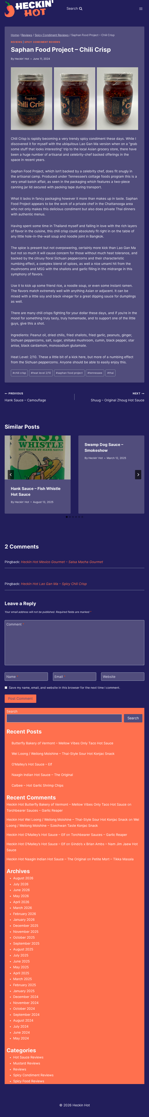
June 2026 (21, 890)
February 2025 (24, 985)
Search (12, 711)
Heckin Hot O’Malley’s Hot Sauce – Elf (36, 835)
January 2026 (24, 920)
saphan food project (69, 372)
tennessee (94, 372)
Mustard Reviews (26, 1063)
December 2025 (25, 926)
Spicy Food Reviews (28, 1081)
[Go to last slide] (11, 474)
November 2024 (26, 1003)
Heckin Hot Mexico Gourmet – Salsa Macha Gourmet (62, 562)
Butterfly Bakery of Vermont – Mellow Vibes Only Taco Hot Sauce (62, 743)
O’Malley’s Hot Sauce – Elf (32, 764)
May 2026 (21, 896)
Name (12, 677)
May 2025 (21, 967)
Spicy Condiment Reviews (42, 42)
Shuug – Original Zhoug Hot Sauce (117, 397)
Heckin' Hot (22, 58)
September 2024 (26, 1015)
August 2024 (23, 1020)
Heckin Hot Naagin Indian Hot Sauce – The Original (46, 859)
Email (60, 677)
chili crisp (19, 372)
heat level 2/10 (41, 372)
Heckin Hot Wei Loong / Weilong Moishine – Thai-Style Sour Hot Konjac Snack (67, 820)
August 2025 (23, 949)
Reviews (16, 42)
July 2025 (20, 955)
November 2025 (25, 932)
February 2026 (24, 914)
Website (109, 677)
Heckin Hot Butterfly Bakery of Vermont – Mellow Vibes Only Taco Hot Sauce (66, 804)
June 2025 (21, 961)
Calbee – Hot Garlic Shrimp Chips (37, 785)
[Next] (138, 474)
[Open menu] (140, 9)
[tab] (67, 517)
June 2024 (21, 1032)
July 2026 (21, 884)
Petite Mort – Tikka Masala (113, 859)
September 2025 (26, 943)
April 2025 (21, 973)
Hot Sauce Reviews (28, 1057)
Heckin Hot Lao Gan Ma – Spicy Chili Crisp (54, 584)
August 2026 (23, 878)
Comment (15, 624)
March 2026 (22, 908)
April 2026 (21, 902)
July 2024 (21, 1026)
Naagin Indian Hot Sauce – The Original (42, 775)
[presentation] (38, 457)
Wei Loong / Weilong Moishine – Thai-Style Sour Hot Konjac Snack (63, 754)
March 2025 (22, 979)
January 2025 (24, 991)
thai (110, 372)
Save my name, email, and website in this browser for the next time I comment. (64, 687)
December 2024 (25, 997)
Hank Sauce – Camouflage (25, 397)
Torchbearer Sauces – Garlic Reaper (35, 810)
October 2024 (24, 1009)
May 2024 (21, 1038)
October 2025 (24, 937)
